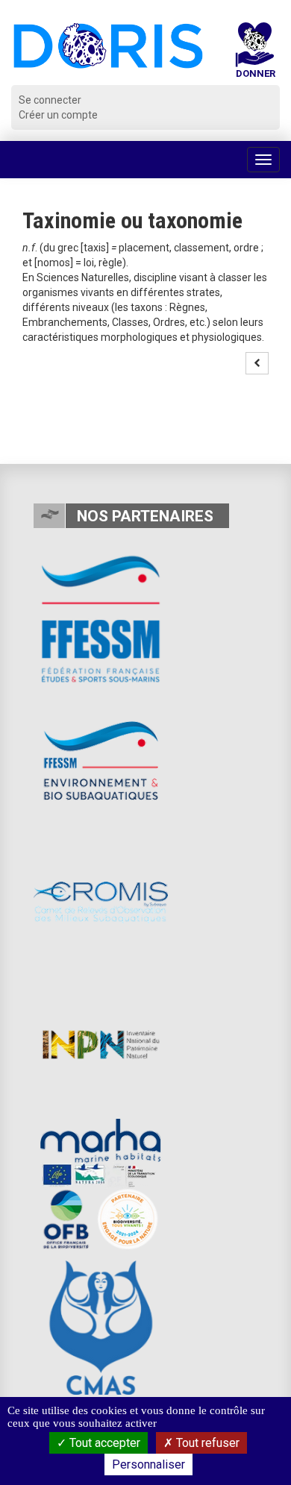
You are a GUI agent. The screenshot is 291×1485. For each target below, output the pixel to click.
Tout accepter (103, 1443)
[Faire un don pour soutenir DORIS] (255, 53)
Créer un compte (58, 115)
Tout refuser (206, 1443)
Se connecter (50, 100)
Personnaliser (148, 1464)
